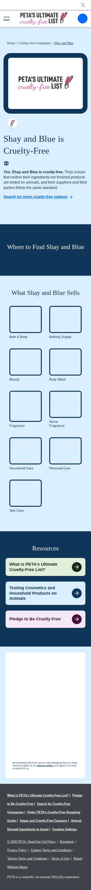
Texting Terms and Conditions (27, 858)
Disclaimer (67, 841)
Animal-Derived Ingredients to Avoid (44, 825)
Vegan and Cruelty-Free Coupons (43, 820)
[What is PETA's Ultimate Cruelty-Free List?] (45, 567)
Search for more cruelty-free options (35, 197)
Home (11, 43)
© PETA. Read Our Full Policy (31, 841)
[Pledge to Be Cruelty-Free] (45, 619)
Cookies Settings (64, 829)
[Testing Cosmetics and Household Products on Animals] (45, 593)
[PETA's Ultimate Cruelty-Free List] (43, 18)
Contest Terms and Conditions (51, 850)
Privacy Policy (17, 850)
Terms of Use (60, 858)
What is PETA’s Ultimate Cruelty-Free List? (38, 795)
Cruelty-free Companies (34, 43)
